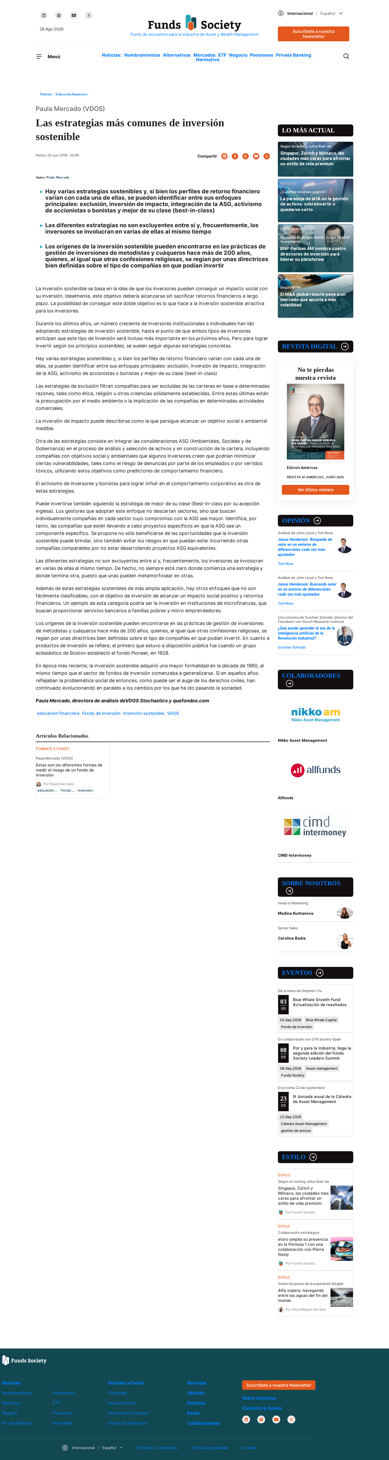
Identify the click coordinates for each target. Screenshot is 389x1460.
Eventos (297, 972)
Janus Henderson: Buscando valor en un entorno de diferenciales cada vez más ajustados (307, 589)
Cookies (249, 1447)
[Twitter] (89, 15)
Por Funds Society (300, 1212)
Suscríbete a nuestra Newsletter (313, 34)
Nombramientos (142, 55)
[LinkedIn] (44, 15)
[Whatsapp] (267, 156)
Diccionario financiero (128, 1413)
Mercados (204, 55)
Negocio (238, 55)
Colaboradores (311, 675)
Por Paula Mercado (58, 784)
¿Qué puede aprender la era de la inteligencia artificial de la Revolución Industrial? (306, 633)
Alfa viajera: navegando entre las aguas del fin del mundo (303, 1295)
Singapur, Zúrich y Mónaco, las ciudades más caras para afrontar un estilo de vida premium (315, 158)
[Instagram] (59, 15)
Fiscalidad (117, 1392)
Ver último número (316, 489)
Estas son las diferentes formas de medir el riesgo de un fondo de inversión (69, 770)
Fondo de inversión (101, 713)
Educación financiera (127, 1423)
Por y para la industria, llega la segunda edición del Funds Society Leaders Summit (322, 1053)
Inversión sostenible (143, 713)
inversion (85, 790)
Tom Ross (285, 563)
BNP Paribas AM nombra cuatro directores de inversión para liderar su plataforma (313, 254)
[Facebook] (235, 156)
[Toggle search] (346, 56)
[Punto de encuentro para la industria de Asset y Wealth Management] (194, 25)
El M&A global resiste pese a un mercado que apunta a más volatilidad (313, 300)
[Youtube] (74, 15)
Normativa (207, 59)
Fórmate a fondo (126, 1383)
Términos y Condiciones (157, 1447)
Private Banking (293, 55)
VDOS (173, 713)
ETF (222, 55)
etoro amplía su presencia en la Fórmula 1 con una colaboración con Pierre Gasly (303, 1247)
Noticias (11, 1383)
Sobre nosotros (311, 883)
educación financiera (58, 713)
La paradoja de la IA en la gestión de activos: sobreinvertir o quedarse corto (314, 204)
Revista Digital (309, 346)
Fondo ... (68, 790)
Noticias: (112, 55)
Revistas (197, 1383)
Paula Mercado (57, 177)
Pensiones (261, 55)
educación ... (47, 790)
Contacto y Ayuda (262, 1408)
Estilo (294, 1157)
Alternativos (177, 55)
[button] (313, 13)
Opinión (296, 520)
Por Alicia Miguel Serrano (306, 1309)
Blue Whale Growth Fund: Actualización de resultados (320, 1002)
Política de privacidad (209, 1447)
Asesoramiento (122, 1402)
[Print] (256, 156)
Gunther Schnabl (291, 647)
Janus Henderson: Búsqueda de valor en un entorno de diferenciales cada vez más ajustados (305, 547)
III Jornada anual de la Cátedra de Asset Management (322, 1099)
